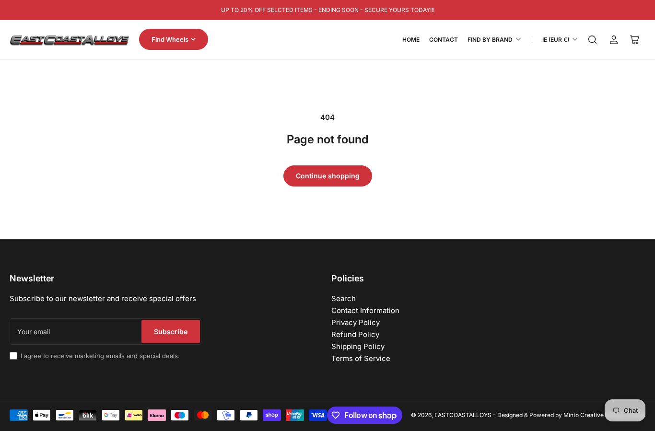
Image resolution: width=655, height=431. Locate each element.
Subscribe (170, 331)
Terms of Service (360, 358)
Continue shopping (328, 176)
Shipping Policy (358, 346)
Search (343, 298)
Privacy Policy (355, 322)
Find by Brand (490, 39)
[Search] (592, 39)
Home (411, 39)
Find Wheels (170, 39)
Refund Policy (355, 334)
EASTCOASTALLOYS (462, 415)
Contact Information (365, 310)
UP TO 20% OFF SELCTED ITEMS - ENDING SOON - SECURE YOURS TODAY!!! (327, 9)
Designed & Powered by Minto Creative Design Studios (571, 415)
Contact (443, 39)
